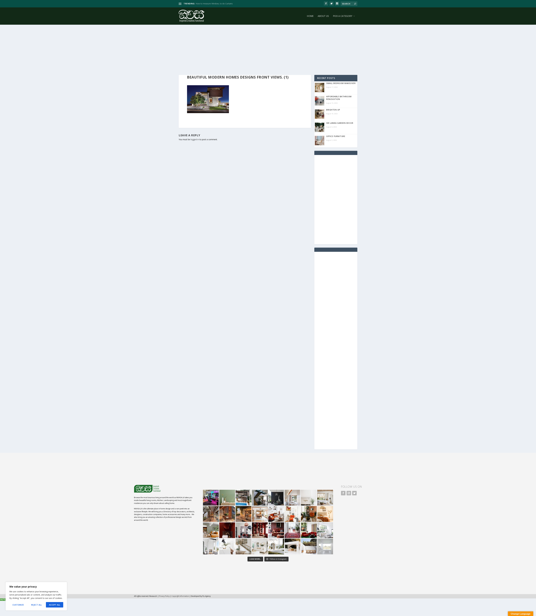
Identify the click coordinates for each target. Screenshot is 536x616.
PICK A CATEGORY (342, 16)
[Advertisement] (262, 49)
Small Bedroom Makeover (341, 83)
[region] (36, 596)
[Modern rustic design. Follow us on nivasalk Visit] (243, 546)
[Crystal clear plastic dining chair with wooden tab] (227, 514)
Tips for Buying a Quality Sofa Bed (211, 3)
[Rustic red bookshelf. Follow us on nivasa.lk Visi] (260, 530)
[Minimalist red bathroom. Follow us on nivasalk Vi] (227, 530)
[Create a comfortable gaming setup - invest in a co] (211, 498)
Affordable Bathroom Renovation (339, 97)
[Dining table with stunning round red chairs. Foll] (243, 530)
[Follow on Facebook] (343, 493)
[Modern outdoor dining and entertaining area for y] (309, 546)
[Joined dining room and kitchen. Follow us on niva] (260, 514)
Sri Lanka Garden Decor (339, 123)
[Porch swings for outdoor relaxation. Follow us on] (211, 546)
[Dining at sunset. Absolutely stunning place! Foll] (243, 514)
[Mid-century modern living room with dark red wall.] (276, 530)
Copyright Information (180, 596)
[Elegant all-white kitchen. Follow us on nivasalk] (227, 546)
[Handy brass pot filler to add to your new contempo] (309, 498)
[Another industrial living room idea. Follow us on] (276, 514)
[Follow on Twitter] (354, 493)
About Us (323, 16)
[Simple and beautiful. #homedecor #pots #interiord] (227, 498)
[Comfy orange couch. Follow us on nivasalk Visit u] (211, 530)
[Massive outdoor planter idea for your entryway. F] (276, 498)
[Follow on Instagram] (349, 493)
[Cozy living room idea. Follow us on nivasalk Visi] (260, 546)
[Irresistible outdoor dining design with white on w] (292, 546)
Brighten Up (333, 109)
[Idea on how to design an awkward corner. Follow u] (292, 514)
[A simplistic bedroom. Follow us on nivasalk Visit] (325, 514)
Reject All (36, 604)
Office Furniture (335, 136)
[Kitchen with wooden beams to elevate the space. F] (325, 498)
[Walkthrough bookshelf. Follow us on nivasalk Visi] (211, 514)
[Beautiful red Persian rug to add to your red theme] (292, 530)
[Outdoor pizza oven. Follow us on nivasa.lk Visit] (243, 498)
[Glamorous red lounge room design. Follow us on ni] (309, 530)
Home (310, 16)
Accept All (54, 604)
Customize (18, 604)
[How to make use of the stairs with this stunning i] (260, 498)
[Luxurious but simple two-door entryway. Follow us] (276, 546)
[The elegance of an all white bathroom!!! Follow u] (325, 546)
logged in (195, 139)
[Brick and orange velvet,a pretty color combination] (309, 514)
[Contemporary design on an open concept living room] (325, 530)
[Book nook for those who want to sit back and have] (292, 498)
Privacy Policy (164, 596)
